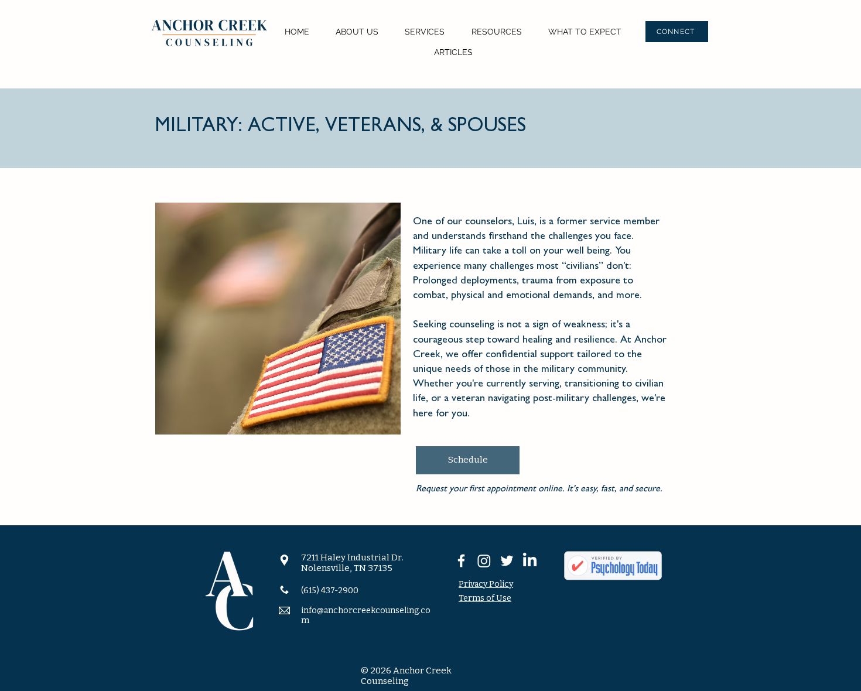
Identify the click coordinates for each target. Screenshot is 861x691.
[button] (356, 32)
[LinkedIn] (529, 560)
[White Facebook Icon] (461, 560)
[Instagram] (484, 560)
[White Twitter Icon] (506, 560)
